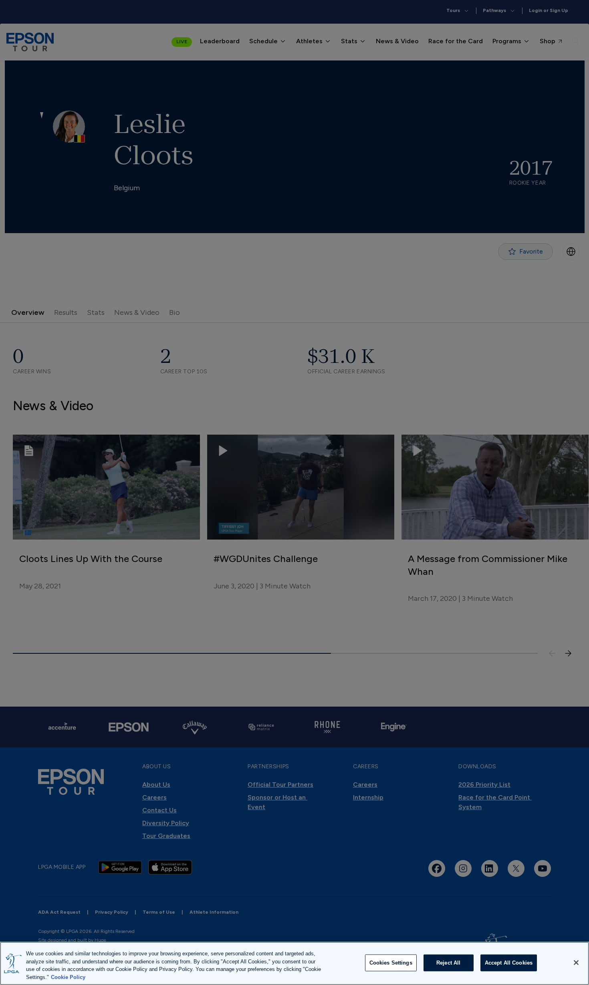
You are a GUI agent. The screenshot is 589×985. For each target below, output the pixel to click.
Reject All (448, 963)
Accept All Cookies (509, 963)
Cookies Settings (390, 963)
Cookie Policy (68, 977)
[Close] (576, 962)
